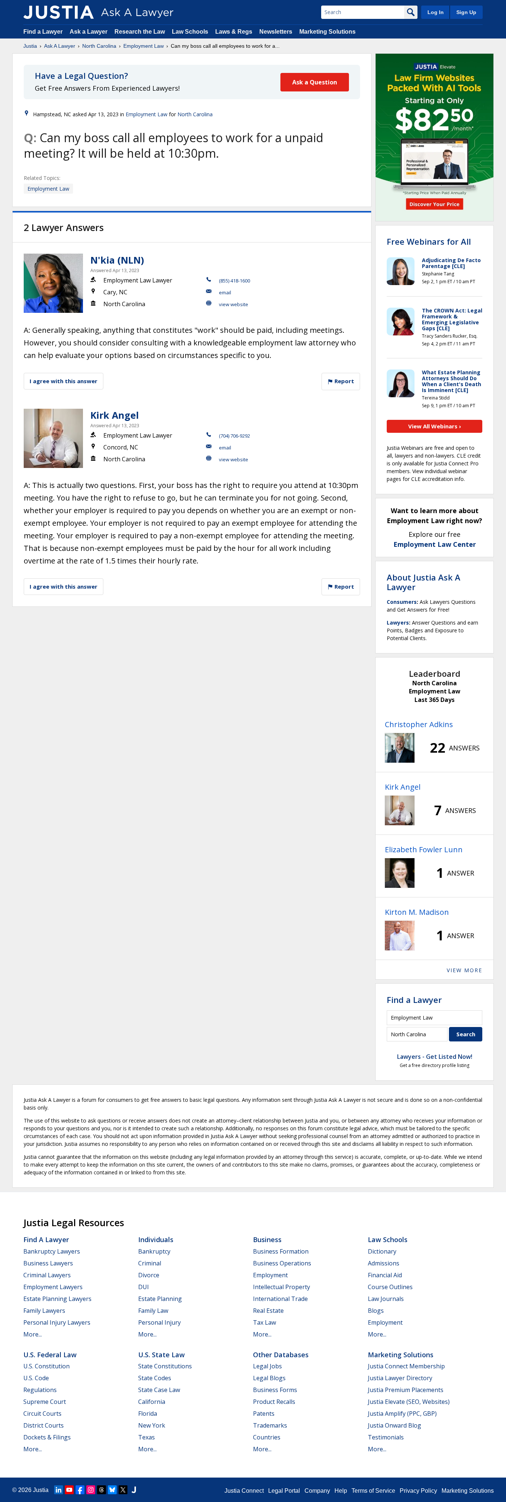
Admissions (383, 1263)
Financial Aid (385, 1275)
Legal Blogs (269, 1378)
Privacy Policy (418, 1491)
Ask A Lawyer (59, 46)
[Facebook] (80, 1489)
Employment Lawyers (53, 1287)
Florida (147, 1413)
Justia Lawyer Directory (400, 1378)
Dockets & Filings (47, 1437)
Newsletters (275, 32)
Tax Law (264, 1322)
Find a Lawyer (43, 32)
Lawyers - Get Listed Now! (434, 1057)
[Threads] (101, 1489)
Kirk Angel (114, 415)
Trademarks (270, 1425)
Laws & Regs (233, 32)
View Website (233, 304)
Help (340, 1491)
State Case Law (159, 1390)
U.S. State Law (161, 1354)
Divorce (148, 1275)
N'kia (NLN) (117, 260)
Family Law (153, 1311)
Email (225, 292)
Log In (435, 12)
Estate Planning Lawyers (57, 1299)
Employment (270, 1275)
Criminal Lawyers (47, 1275)
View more (464, 970)
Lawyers (398, 622)
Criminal (149, 1263)
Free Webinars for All (429, 241)
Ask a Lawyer (89, 32)
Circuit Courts (42, 1413)
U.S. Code (36, 1378)
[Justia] (58, 12)
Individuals (155, 1239)
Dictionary (382, 1251)
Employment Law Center (434, 544)
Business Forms (275, 1390)
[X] (123, 1489)
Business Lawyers (48, 1263)
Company (317, 1491)
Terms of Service (373, 1491)
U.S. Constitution (46, 1366)
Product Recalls (274, 1402)
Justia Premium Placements (405, 1390)
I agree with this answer (63, 381)
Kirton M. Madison (417, 912)
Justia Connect (244, 1491)
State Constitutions (165, 1366)
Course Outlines (390, 1287)
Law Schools (190, 32)
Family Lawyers (44, 1311)
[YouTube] (69, 1489)
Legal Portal (284, 1491)
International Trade (280, 1299)
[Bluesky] (112, 1489)
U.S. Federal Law (50, 1354)
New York (151, 1425)
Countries (266, 1437)
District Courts (43, 1425)
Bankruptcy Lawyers (51, 1251)
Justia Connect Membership (406, 1366)
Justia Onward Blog (394, 1425)
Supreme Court (44, 1402)
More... (32, 1334)
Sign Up (466, 12)
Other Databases (281, 1354)
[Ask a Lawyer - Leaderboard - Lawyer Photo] (400, 748)
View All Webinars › (434, 426)
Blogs (376, 1311)
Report (343, 381)
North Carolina (99, 46)
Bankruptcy (154, 1251)
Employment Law (143, 46)
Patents (263, 1413)
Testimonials (386, 1437)
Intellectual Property (281, 1287)
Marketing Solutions (327, 32)
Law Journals (386, 1299)
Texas (146, 1437)
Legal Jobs (267, 1366)
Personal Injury (159, 1322)
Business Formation (281, 1251)
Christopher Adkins (419, 724)
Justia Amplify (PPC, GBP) (402, 1413)
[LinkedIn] (58, 1489)
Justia (30, 46)
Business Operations (282, 1263)
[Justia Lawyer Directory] (133, 1489)
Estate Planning (160, 1299)
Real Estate (268, 1311)
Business (267, 1239)
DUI (143, 1287)
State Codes (154, 1378)
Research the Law (139, 32)
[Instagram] (90, 1489)
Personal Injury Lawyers (56, 1322)
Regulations (40, 1390)
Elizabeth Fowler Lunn (424, 849)
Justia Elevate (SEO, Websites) (409, 1402)
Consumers (402, 601)
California (151, 1402)
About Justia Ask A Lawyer (423, 582)
